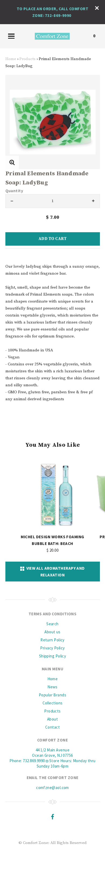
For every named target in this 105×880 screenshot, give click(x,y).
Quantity (14, 190)
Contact (52, 727)
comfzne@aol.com (52, 787)
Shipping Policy (52, 656)
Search (52, 623)
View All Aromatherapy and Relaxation (54, 571)
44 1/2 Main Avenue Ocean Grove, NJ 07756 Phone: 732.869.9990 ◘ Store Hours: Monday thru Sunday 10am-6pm (52, 758)
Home (10, 58)
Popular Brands (52, 694)
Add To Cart (52, 238)
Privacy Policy (52, 647)
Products (27, 58)
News (52, 686)
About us (52, 631)
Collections (53, 703)
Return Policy (52, 639)
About (52, 719)
